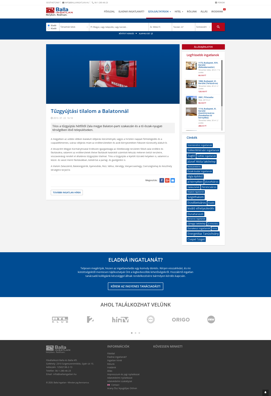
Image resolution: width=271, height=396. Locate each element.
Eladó (53, 25)
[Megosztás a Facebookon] (161, 180)
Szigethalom (196, 197)
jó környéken (195, 181)
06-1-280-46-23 (100, 2)
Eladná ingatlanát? (131, 11)
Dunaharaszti (195, 214)
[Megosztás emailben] (172, 180)
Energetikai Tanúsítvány (203, 233)
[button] (265, 393)
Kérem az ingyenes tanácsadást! (135, 286)
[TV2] (90, 320)
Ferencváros (209, 187)
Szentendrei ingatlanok (200, 145)
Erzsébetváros (197, 202)
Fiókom (220, 2)
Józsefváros (211, 181)
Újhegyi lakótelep (197, 223)
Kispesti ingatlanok (196, 191)
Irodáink (218, 10)
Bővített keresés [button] (127, 33)
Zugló (191, 156)
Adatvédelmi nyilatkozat (119, 377)
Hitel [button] (178, 11)
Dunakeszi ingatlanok (199, 228)
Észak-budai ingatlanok (200, 171)
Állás (204, 11)
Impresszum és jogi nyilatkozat (123, 374)
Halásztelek (193, 187)
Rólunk (192, 11)
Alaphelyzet (145, 33)
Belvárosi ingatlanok (196, 218)
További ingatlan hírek (67, 192)
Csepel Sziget (196, 239)
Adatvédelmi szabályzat (119, 381)
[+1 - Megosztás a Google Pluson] (167, 180)
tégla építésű (195, 176)
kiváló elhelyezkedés (201, 208)
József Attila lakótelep (202, 161)
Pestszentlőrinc (194, 166)
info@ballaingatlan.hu (75, 2)
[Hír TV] (121, 320)
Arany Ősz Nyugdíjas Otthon (122, 388)
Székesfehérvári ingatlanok (203, 150)
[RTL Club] (60, 320)
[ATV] (211, 320)
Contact (115, 384)
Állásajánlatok (203, 46)
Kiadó (53, 28)
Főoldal (109, 11)
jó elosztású (213, 223)
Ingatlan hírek (114, 360)
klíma (214, 228)
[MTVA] (151, 320)
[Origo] (181, 320)
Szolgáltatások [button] (158, 11)
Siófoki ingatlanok (206, 155)
